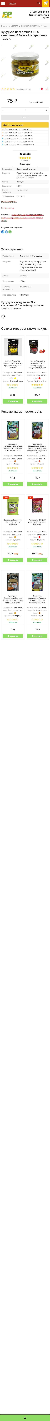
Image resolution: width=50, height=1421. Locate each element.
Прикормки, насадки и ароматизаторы (27, 215)
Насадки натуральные (10, 218)
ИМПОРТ (14, 26)
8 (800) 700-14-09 (39, 11)
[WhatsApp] (10, 231)
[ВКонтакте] (2, 231)
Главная (4, 26)
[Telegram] (6, 231)
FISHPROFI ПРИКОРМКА (30, 26)
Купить (25, 117)
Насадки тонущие (27, 218)
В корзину (13, 401)
